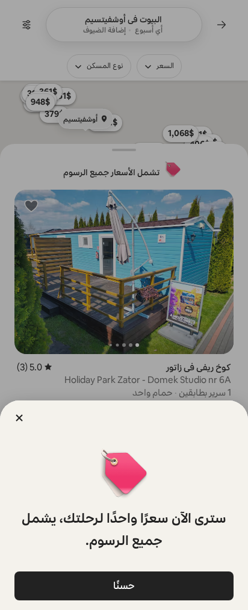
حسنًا (124, 585)
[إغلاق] (19, 418)
